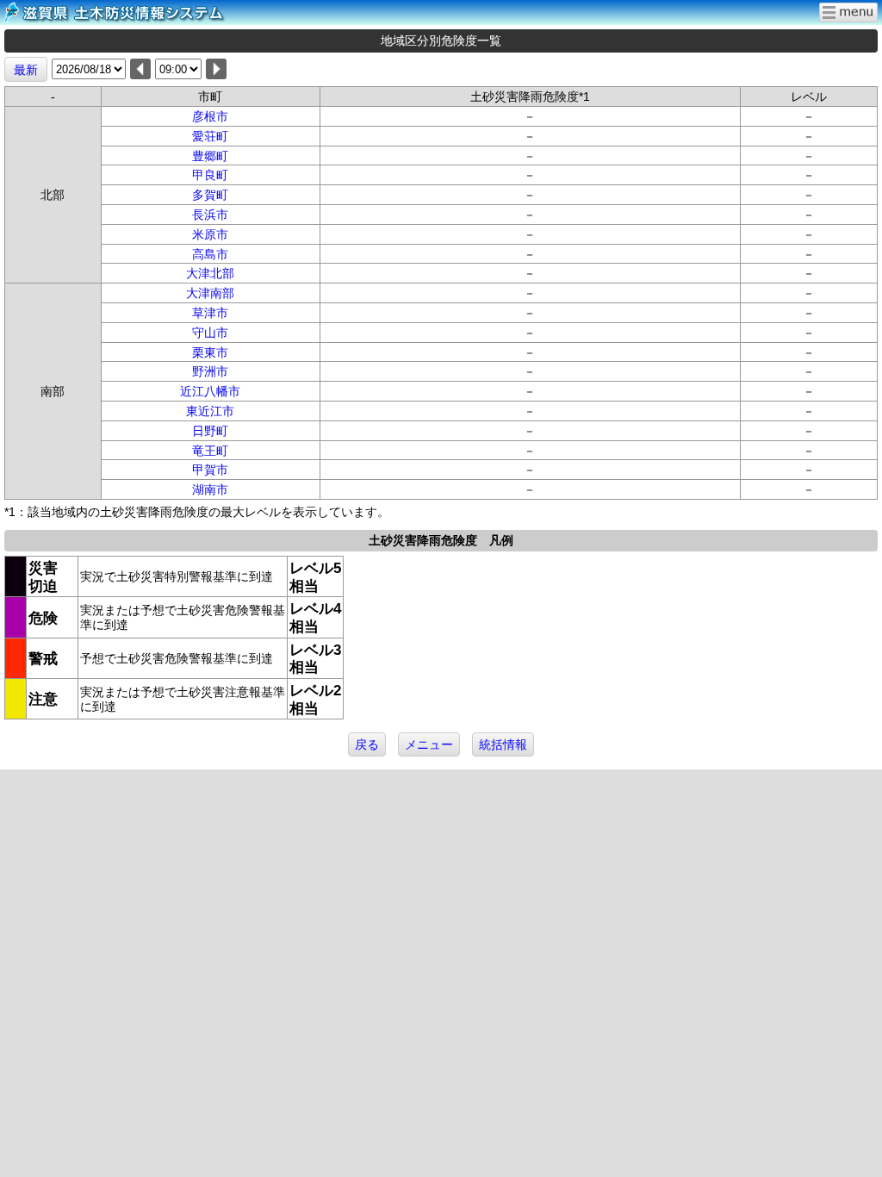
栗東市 (210, 352)
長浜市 (210, 214)
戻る (367, 744)
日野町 (210, 431)
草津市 (210, 313)
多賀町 (210, 195)
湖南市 (210, 489)
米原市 (210, 234)
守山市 (210, 332)
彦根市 (210, 116)
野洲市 (210, 371)
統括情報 (503, 744)
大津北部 (210, 273)
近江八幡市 (210, 391)
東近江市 (210, 411)
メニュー (429, 744)
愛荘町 (210, 136)
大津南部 (210, 293)
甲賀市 (210, 469)
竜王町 (210, 451)
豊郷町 (210, 156)
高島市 (210, 254)
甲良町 (210, 175)
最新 (26, 70)
